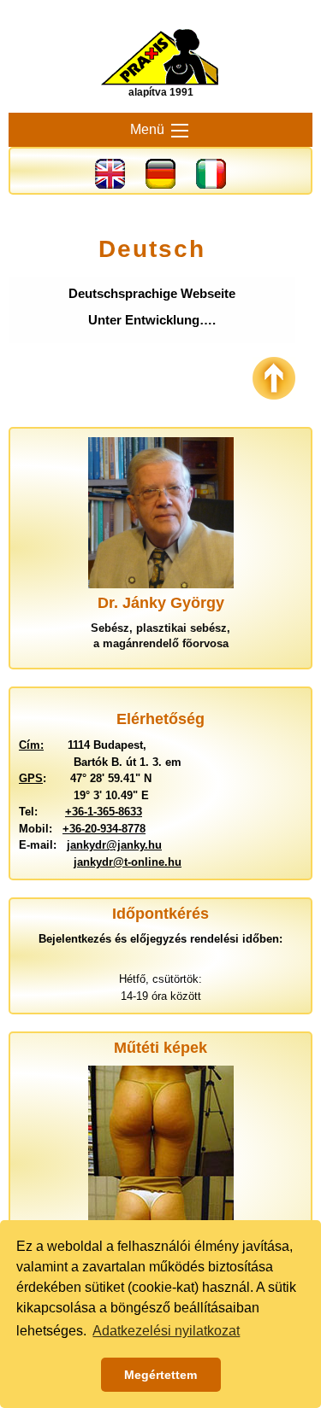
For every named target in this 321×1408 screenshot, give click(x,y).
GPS (31, 778)
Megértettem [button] (160, 1375)
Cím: (31, 745)
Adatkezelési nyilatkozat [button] (166, 1330)
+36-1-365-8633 (103, 811)
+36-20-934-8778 (104, 828)
